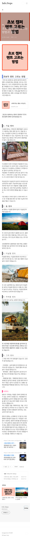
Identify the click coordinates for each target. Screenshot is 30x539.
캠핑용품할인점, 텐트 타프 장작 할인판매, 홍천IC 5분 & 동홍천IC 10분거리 (10, 458)
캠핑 (5, 474)
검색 (23, 3)
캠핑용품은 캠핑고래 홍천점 (10, 455)
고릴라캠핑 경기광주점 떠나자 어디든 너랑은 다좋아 (10, 443)
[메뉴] (27, 3)
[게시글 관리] (10, 467)
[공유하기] (8, 467)
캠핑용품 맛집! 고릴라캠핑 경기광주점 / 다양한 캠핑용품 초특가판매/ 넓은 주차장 (10, 446)
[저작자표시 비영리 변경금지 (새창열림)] (21, 466)
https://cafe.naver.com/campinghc (13, 452)
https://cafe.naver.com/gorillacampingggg (13, 440)
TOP (26, 533)
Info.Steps (7, 3)
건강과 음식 (4, 509)
